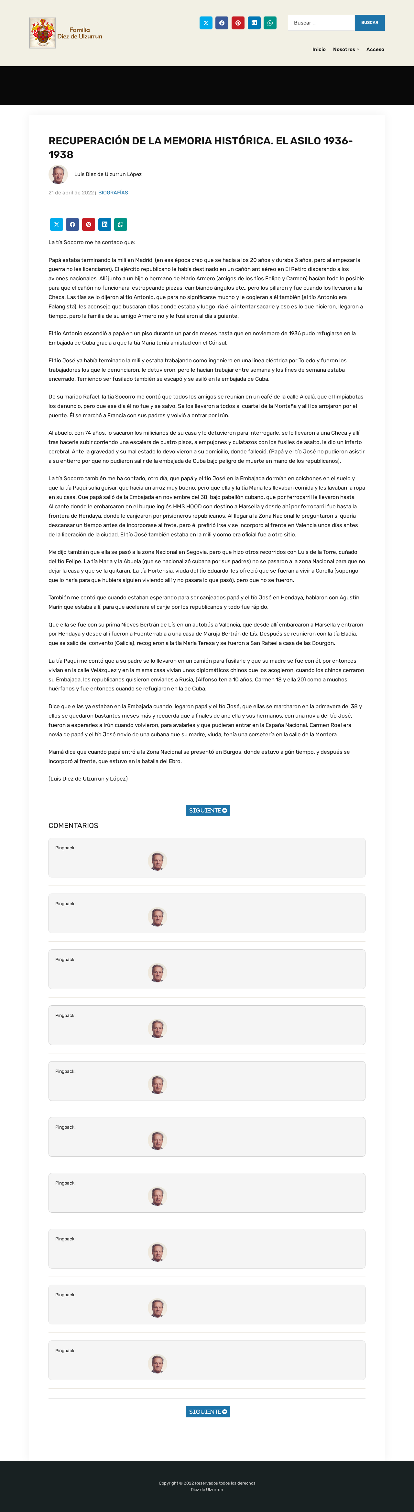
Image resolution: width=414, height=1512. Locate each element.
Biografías (113, 193)
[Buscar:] (321, 23)
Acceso (375, 49)
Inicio (319, 49)
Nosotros (344, 49)
